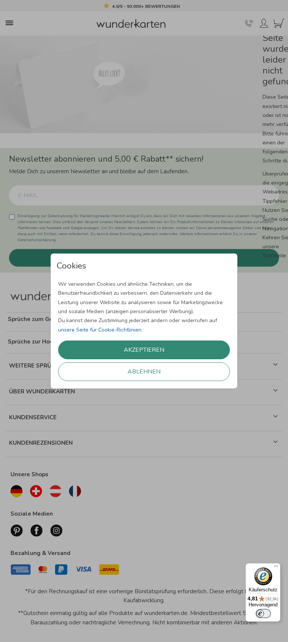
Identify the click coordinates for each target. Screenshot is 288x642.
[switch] (263, 613)
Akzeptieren (144, 350)
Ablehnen (144, 372)
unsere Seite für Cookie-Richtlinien (99, 329)
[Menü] (276, 567)
